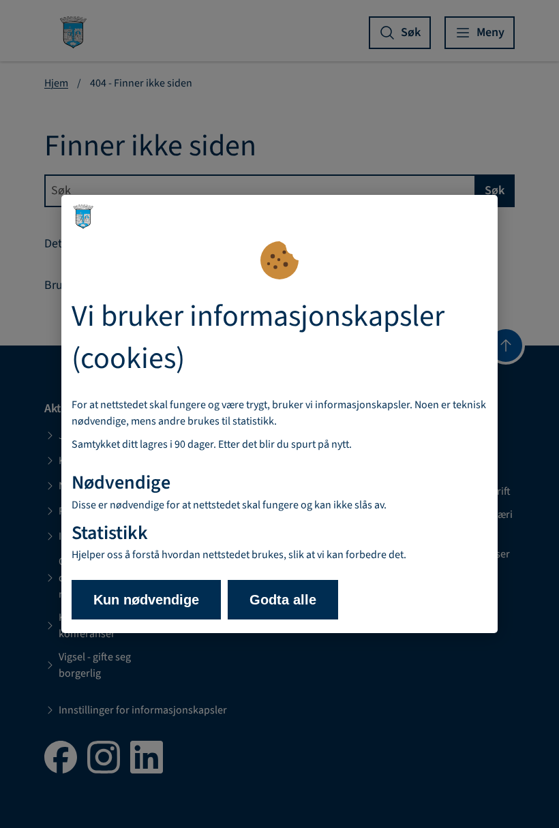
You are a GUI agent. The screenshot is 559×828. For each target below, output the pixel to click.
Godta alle (283, 599)
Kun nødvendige (146, 599)
